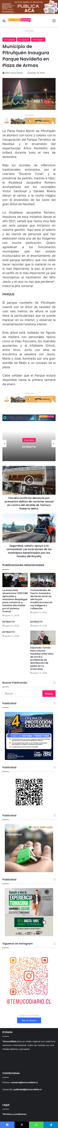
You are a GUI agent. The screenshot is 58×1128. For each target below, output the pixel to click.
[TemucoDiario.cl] (19, 21)
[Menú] (54, 21)
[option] (29, 443)
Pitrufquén (38, 39)
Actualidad (9, 39)
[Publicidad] (29, 7)
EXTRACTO (8, 621)
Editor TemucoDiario (14, 73)
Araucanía (24, 39)
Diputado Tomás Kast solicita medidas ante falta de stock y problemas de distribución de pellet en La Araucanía (41, 658)
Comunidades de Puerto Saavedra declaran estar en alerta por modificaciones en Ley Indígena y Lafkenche (41, 599)
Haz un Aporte (29, 1020)
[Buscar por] (4, 21)
